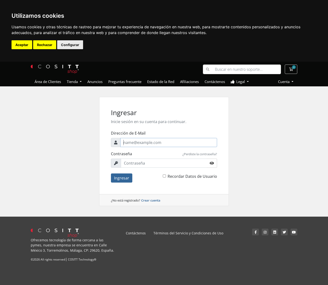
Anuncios (95, 81)
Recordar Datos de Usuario (192, 176)
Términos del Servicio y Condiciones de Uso (188, 233)
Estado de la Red (160, 81)
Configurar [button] (70, 45)
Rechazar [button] (44, 45)
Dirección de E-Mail (128, 133)
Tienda (73, 81)
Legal (240, 81)
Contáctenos (215, 81)
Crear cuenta (150, 200)
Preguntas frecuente (124, 81)
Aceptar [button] (21, 45)
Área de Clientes (48, 81)
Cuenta (284, 81)
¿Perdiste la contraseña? (199, 154)
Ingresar (121, 178)
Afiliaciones (189, 81)
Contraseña (121, 153)
